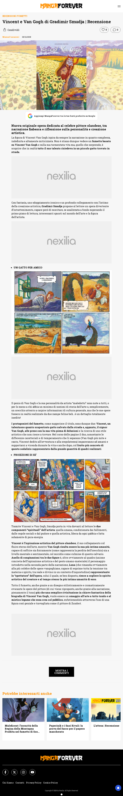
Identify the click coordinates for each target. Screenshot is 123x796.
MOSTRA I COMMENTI (61, 671)
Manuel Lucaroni (10, 37)
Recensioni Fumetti (14, 16)
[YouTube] (30, 770)
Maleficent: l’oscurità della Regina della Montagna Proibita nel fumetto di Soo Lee (21, 728)
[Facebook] (3, 770)
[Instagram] (21, 770)
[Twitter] (12, 770)
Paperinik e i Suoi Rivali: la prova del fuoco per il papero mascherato (67, 728)
